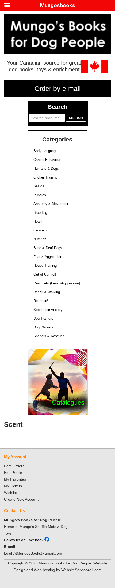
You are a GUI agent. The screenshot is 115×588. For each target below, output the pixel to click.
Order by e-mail (57, 88)
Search (76, 118)
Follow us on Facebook (24, 540)
